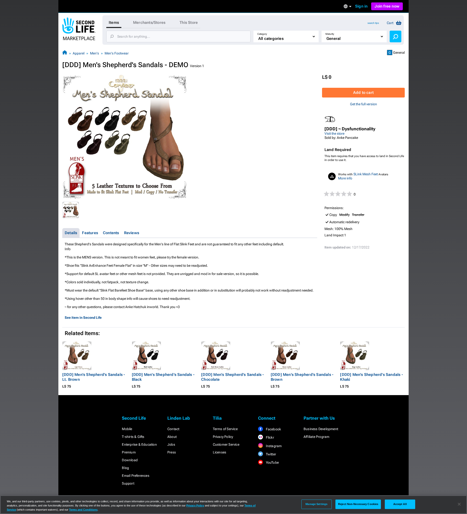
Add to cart (363, 92)
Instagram (273, 446)
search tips (373, 23)
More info (345, 178)
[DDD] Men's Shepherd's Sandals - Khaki (371, 377)
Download (130, 460)
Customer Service (226, 444)
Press (171, 452)
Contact (173, 429)
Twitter (270, 454)
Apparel (78, 53)
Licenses (219, 452)
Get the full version (363, 104)
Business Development (321, 429)
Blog (125, 468)
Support (128, 483)
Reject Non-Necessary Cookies (358, 504)
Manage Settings (316, 504)
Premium (128, 452)
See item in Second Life (83, 317)
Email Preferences (135, 476)
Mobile (127, 429)
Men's (94, 53)
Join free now (387, 6)
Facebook (273, 429)
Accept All (400, 504)
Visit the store (334, 133)
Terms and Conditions (83, 509)
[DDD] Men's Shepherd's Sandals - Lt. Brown (93, 377)
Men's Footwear (117, 53)
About (172, 437)
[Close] (459, 504)
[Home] (64, 53)
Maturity (329, 34)
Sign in (361, 6)
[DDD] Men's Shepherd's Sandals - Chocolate (232, 377)
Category (262, 34)
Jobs (171, 444)
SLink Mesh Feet (365, 174)
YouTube (272, 462)
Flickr (269, 437)
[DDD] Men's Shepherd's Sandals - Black (163, 377)
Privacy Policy (223, 437)
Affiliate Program (316, 437)
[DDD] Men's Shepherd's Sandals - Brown (302, 377)
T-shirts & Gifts (133, 437)
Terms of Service (225, 429)
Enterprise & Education (139, 444)
